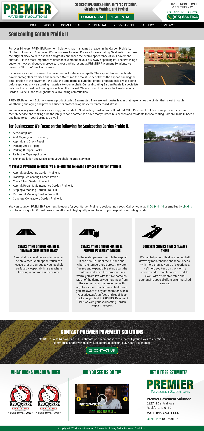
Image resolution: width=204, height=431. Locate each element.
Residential (97, 25)
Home (33, 25)
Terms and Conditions (134, 428)
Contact (167, 25)
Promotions (123, 25)
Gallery (147, 25)
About (49, 25)
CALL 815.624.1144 (163, 413)
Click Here (154, 419)
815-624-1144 (155, 206)
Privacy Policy (116, 428)
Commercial (71, 25)
